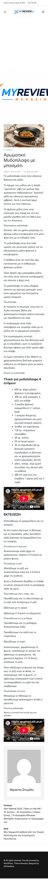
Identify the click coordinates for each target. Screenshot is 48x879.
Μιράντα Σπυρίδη (32, 172)
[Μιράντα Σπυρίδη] (24, 766)
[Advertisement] (24, 43)
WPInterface (9, 866)
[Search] (43, 12)
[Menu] (5, 12)
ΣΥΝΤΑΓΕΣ (9, 150)
